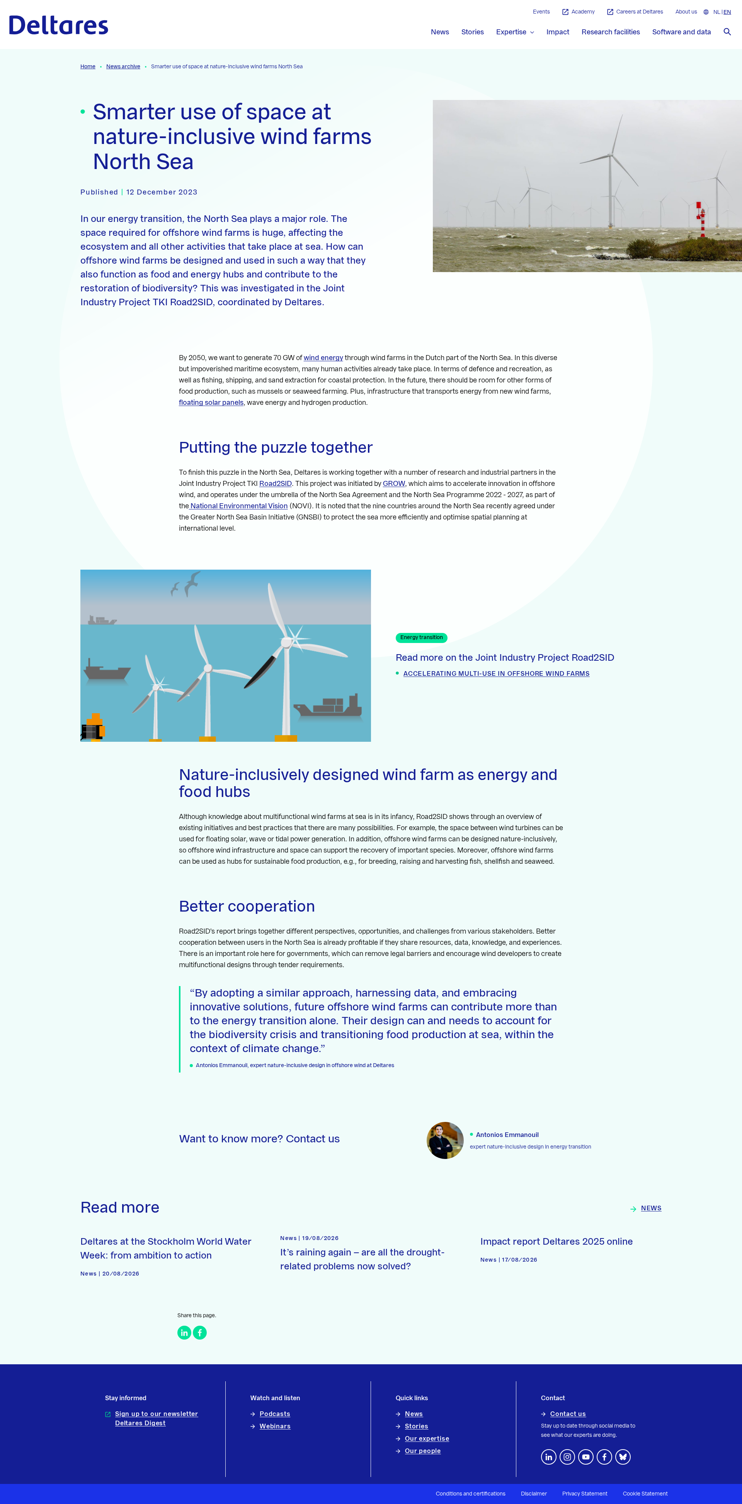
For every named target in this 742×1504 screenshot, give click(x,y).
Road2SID (275, 483)
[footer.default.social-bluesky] (623, 1457)
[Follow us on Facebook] (604, 1457)
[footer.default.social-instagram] (567, 1457)
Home (87, 66)
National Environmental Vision (238, 505)
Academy (583, 12)
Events (541, 12)
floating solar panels (211, 402)
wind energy (323, 357)
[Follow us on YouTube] (586, 1457)
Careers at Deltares (639, 12)
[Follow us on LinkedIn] (548, 1457)
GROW (394, 483)
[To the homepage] (58, 24)
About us (686, 12)
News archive (123, 66)
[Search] (727, 32)
